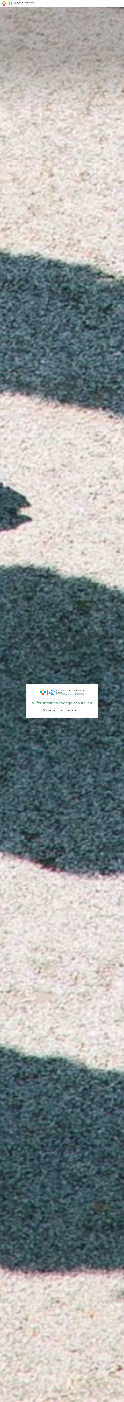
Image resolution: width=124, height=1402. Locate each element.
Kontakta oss (68, 710)
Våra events (48, 710)
